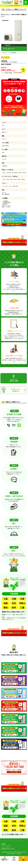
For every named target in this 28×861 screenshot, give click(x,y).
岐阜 (14, 830)
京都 (14, 821)
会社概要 (3, 844)
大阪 (6, 821)
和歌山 (22, 826)
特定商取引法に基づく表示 (7, 848)
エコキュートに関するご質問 (13, 380)
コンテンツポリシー (6, 847)
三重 (22, 830)
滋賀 (6, 826)
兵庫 (22, 821)
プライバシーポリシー (6, 845)
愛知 (6, 830)
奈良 (14, 826)
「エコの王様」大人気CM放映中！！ (14, 5)
